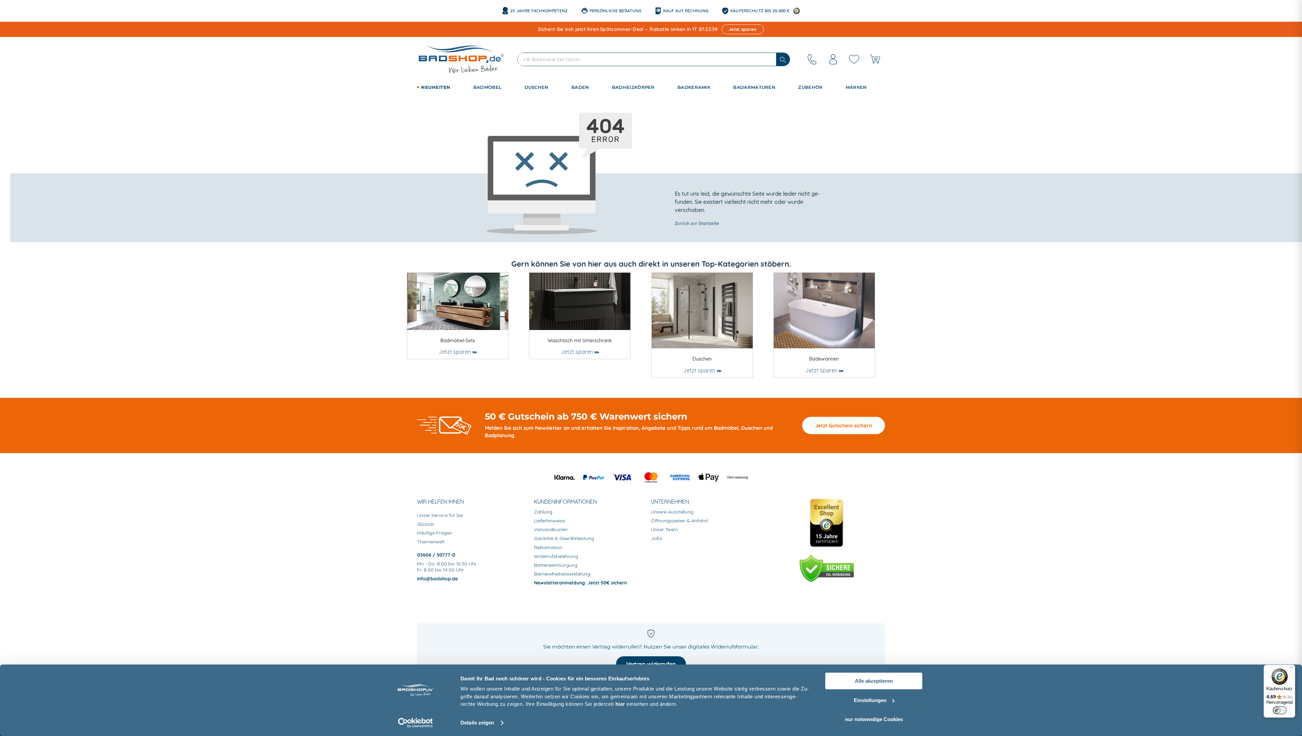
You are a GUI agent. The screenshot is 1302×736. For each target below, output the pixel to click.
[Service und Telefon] (812, 59)
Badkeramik (693, 87)
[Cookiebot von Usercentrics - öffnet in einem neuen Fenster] (415, 723)
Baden (580, 87)
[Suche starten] (783, 59)
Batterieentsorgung (555, 565)
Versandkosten (551, 529)
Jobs (656, 538)
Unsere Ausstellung (672, 512)
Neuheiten (436, 87)
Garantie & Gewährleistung (564, 538)
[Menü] (1291, 669)
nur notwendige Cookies (874, 719)
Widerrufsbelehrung (556, 556)
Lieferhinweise (549, 521)
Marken (856, 87)
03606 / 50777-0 (436, 555)
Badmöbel (487, 87)
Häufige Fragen (434, 533)
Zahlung (543, 512)
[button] (443, 87)
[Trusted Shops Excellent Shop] (826, 523)
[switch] (1279, 710)
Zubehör (810, 87)
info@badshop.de (437, 579)
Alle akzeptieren (874, 681)
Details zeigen (477, 722)
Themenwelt (431, 542)
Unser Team (664, 529)
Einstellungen (870, 700)
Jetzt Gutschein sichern (843, 425)
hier (620, 704)
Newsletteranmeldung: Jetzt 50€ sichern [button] (580, 583)
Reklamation (548, 547)
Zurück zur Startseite (697, 223)
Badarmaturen (754, 87)
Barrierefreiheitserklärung (562, 574)
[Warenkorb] (875, 59)
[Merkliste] (854, 59)
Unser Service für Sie (440, 515)
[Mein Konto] (833, 59)
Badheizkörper (633, 87)
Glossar (425, 524)
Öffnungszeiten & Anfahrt (679, 521)
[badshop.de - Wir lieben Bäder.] (461, 59)
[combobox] (647, 59)
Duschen (537, 87)
